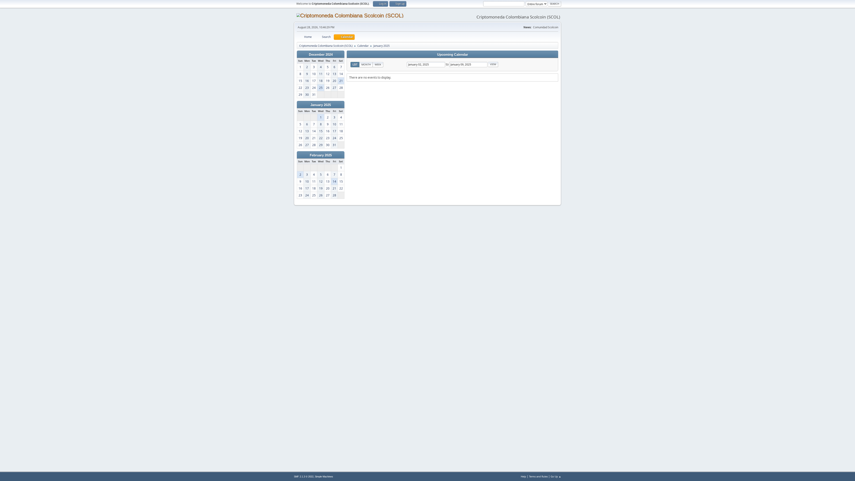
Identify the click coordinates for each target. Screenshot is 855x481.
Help (523, 476)
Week (378, 64)
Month (366, 64)
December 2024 (321, 54)
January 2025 (320, 105)
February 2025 (321, 155)
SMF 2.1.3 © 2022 (304, 476)
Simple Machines (324, 476)
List (354, 64)
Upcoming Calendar (452, 54)
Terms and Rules (538, 476)
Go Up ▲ (556, 476)
